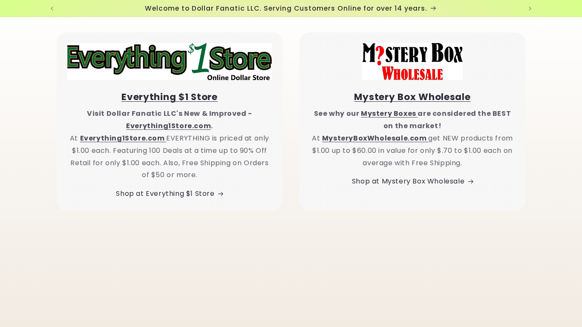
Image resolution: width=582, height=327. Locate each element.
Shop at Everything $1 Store (165, 193)
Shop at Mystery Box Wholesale (408, 181)
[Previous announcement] (52, 8)
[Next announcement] (530, 8)
